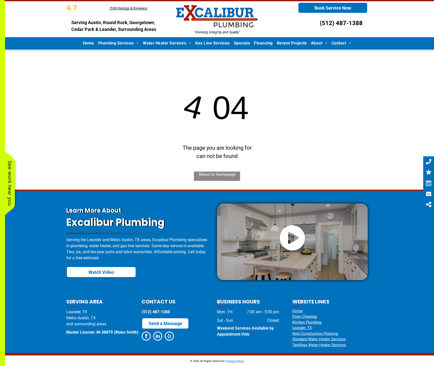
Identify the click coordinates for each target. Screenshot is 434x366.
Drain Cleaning (304, 316)
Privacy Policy (235, 361)
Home (297, 311)
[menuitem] (88, 43)
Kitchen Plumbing (306, 322)
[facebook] (146, 337)
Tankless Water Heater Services (319, 345)
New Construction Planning (315, 333)
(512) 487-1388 (341, 23)
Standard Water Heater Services (319, 339)
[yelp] (169, 337)
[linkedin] (157, 337)
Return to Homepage (217, 174)
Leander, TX (302, 328)
